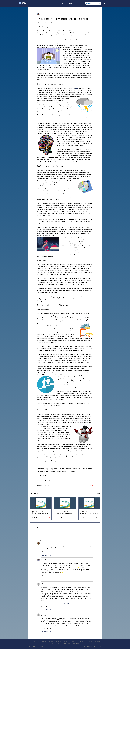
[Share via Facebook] (38, 480)
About (77, 646)
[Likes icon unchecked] (42, 552)
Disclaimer (90, 646)
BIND (50, 468)
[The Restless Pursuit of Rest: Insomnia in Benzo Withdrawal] (89, 503)
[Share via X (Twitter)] (41, 480)
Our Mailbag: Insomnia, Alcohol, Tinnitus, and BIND (40, 512)
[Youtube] (104, 3)
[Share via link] (49, 480)
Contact (83, 646)
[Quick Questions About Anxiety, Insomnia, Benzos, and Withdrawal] (65, 503)
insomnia (68, 468)
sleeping (52, 471)
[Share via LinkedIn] (45, 480)
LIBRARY (44, 475)
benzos (62, 468)
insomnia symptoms (43, 471)
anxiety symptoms (87, 468)
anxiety (56, 468)
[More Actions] (92, 543)
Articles (39, 475)
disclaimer (64, 643)
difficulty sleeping (61, 471)
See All (98, 493)
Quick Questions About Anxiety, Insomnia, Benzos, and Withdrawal (64, 512)
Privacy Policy (97, 646)
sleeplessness (76, 468)
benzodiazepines (42, 468)
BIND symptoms (72, 471)
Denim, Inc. (42, 646)
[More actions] (92, 14)
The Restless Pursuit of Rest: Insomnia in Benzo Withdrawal (89, 512)
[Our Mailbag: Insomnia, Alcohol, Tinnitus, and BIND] (40, 503)
